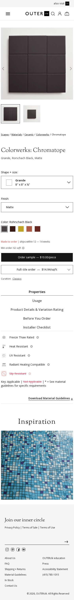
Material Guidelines (15, 574)
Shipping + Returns (15, 569)
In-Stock (9, 580)
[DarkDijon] (21, 229)
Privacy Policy (12, 527)
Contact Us (11, 585)
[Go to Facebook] (18, 549)
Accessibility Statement (55, 569)
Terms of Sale (29, 527)
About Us (10, 558)
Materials (16, 134)
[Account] (59, 14)
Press (45, 563)
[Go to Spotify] (23, 549)
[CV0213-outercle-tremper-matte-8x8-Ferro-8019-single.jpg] (31, 113)
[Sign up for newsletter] (37, 543)
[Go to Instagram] (7, 549)
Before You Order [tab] (37, 318)
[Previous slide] (3, 69)
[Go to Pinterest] (12, 549)
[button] (6, 465)
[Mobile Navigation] (8, 14)
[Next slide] (71, 69)
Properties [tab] (37, 292)
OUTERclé (41, 593)
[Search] (53, 14)
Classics (16, 278)
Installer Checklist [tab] (37, 327)
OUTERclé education (53, 558)
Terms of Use (47, 527)
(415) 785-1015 (50, 574)
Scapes (5, 134)
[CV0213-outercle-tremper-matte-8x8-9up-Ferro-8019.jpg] (10, 113)
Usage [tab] (37, 301)
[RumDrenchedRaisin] (37, 229)
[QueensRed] (29, 229)
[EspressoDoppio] (12, 229)
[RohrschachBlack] (4, 229)
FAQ (7, 563)
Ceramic (29, 134)
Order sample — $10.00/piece (37, 257)
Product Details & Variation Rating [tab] (37, 309)
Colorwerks (42, 134)
